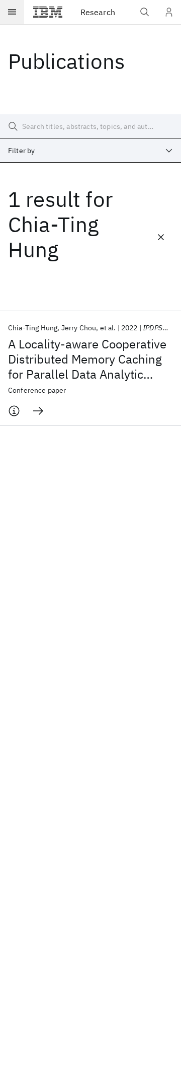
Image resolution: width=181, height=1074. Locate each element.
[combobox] (90, 150)
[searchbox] (90, 126)
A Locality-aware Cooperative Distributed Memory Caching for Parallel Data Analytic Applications (87, 359)
